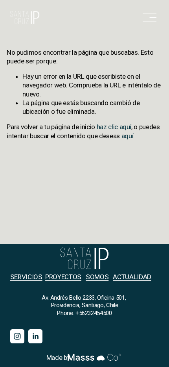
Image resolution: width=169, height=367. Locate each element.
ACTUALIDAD (132, 277)
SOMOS (97, 277)
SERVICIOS (26, 277)
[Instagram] (17, 336)
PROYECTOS (63, 277)
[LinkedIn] (35, 336)
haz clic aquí (114, 127)
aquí (127, 136)
